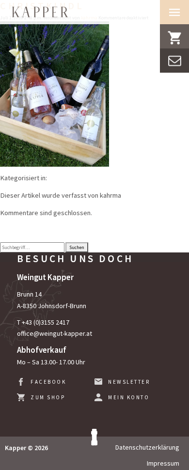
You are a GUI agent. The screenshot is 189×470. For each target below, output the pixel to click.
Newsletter (129, 381)
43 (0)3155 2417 (47, 322)
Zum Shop (48, 397)
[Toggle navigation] (174, 12)
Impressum (163, 463)
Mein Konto (128, 397)
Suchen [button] (76, 247)
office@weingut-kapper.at (54, 333)
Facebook (48, 381)
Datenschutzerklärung (147, 447)
